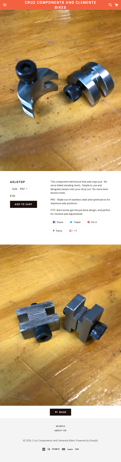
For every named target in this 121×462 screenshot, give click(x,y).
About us (60, 430)
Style (14, 188)
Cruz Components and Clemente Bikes (60, 5)
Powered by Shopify (87, 440)
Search (60, 426)
